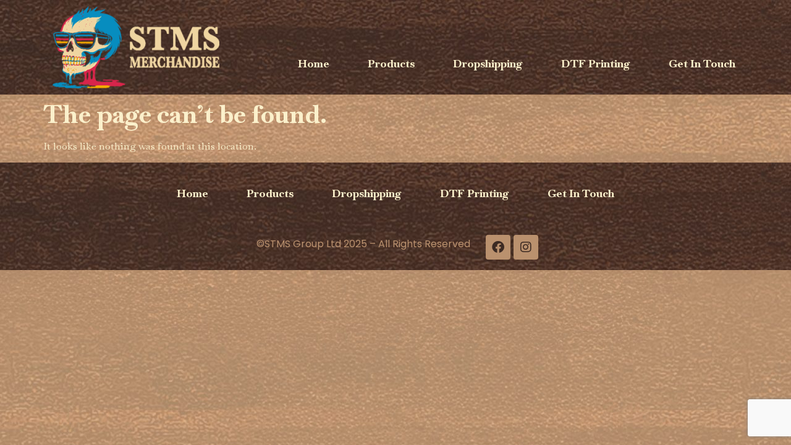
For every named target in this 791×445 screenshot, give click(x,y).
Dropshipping (488, 63)
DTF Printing (595, 63)
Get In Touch (702, 63)
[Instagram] (526, 247)
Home (313, 63)
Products (391, 63)
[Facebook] (498, 247)
